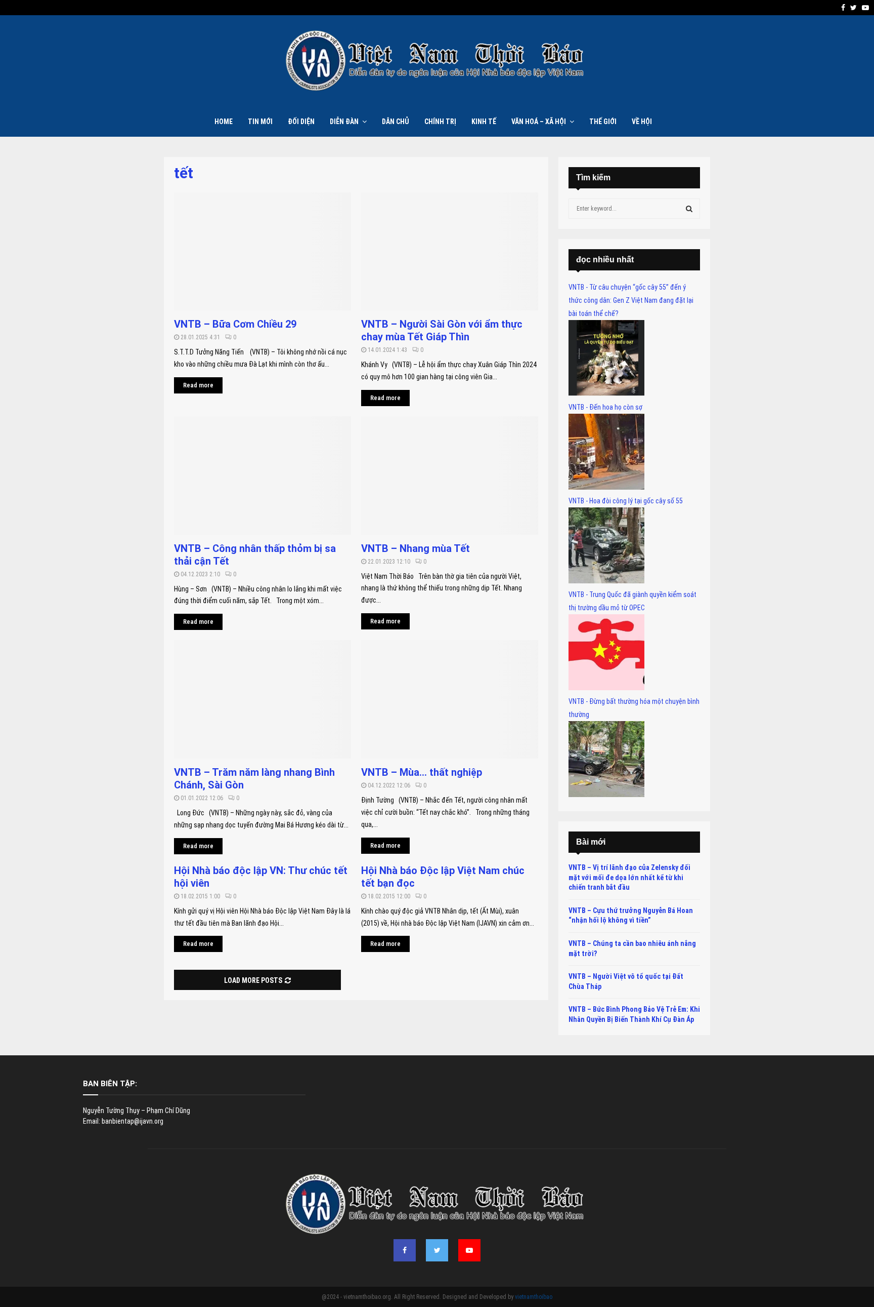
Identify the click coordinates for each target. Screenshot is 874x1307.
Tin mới (260, 121)
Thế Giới (603, 121)
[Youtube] (469, 1250)
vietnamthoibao (533, 1296)
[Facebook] (405, 1250)
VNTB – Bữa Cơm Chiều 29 (236, 324)
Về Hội (642, 121)
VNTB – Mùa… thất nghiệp (421, 772)
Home (223, 121)
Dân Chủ (395, 121)
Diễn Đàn (344, 121)
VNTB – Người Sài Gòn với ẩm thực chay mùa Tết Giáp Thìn (441, 330)
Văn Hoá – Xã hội (538, 121)
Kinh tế (483, 121)
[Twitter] (437, 1250)
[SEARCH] (689, 209)
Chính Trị (440, 121)
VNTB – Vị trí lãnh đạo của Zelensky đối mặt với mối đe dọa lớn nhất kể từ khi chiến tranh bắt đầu (629, 877)
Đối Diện (301, 121)
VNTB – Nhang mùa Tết (415, 548)
